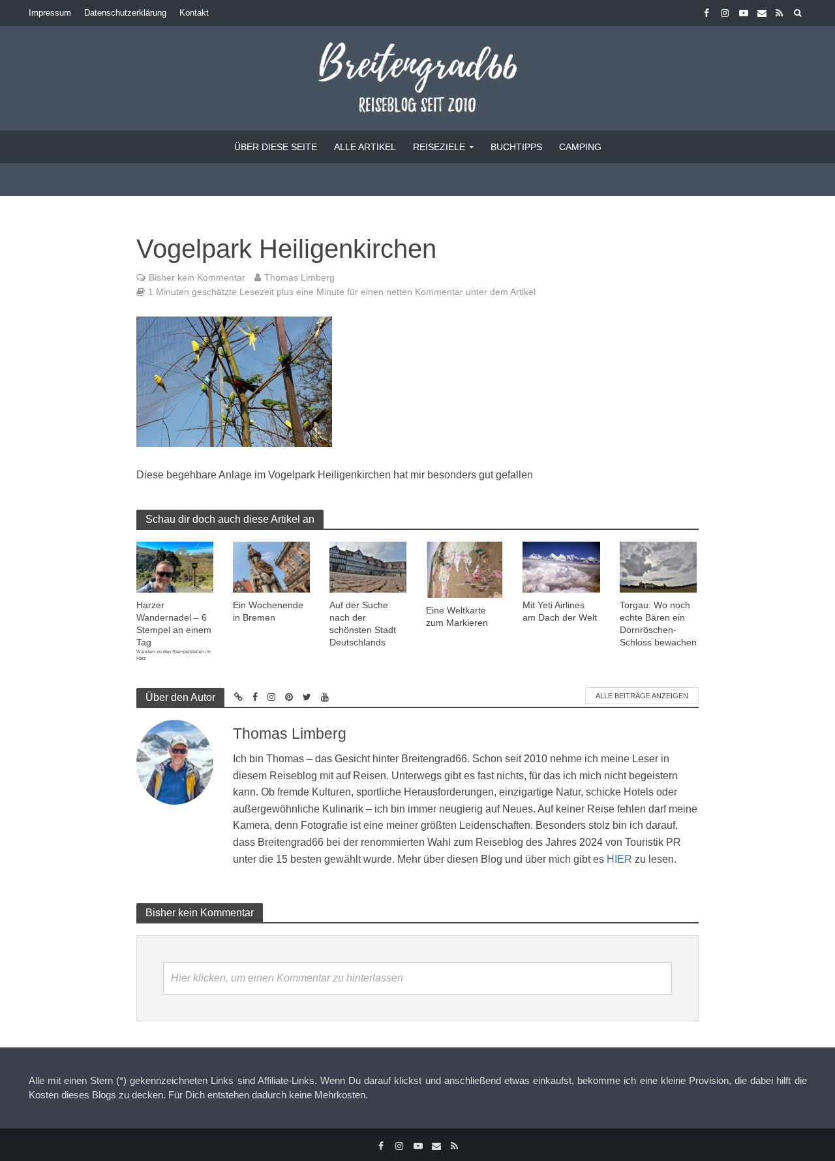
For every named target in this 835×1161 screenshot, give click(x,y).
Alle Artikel (365, 147)
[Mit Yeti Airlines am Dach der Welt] (561, 566)
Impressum (50, 13)
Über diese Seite (275, 147)
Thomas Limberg (299, 277)
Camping (580, 147)
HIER (619, 859)
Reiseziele (439, 147)
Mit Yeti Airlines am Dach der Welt (560, 611)
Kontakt (194, 13)
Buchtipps (516, 147)
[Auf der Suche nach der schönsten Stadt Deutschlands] (367, 566)
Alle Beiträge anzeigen (642, 696)
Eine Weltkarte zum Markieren (457, 616)
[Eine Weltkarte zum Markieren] (464, 568)
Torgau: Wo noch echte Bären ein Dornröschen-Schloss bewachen (658, 623)
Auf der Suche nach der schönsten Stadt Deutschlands (362, 623)
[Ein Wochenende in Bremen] (271, 566)
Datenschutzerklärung (125, 13)
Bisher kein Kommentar (197, 277)
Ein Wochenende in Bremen (268, 611)
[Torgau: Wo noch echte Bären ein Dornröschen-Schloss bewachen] (658, 566)
